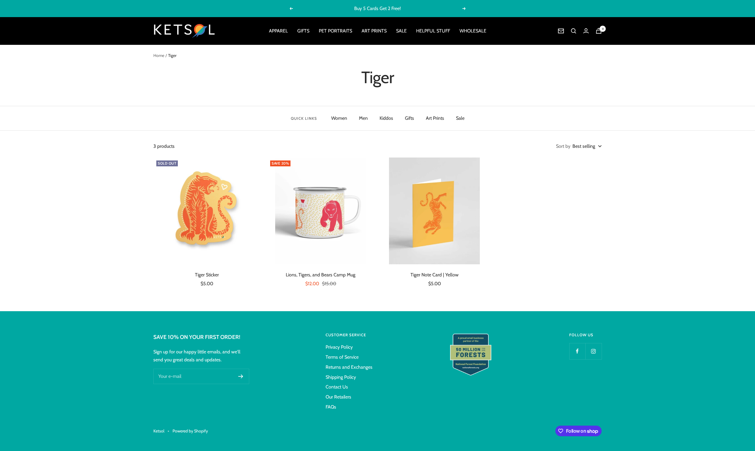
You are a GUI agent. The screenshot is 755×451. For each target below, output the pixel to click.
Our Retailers (338, 397)
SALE (401, 31)
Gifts (409, 118)
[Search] (573, 31)
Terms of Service (342, 357)
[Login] (586, 30)
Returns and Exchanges (349, 367)
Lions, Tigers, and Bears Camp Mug (320, 275)
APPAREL (278, 31)
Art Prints (435, 118)
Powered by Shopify (190, 431)
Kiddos (386, 118)
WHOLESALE (472, 31)
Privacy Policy (339, 347)
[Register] (240, 376)
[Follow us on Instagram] (593, 351)
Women (339, 118)
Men (363, 118)
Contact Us (337, 387)
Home (158, 55)
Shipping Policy (341, 377)
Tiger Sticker (207, 275)
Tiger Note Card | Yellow (435, 275)
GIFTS (303, 31)
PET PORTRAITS (335, 31)
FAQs (331, 407)
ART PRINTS (374, 31)
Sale (460, 118)
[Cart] (599, 31)
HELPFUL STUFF (433, 31)
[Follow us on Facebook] (577, 351)
